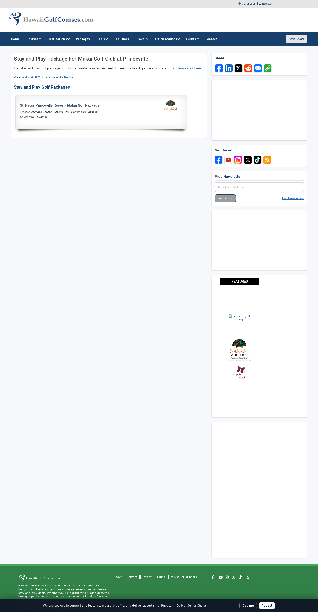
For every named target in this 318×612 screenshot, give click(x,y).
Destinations (57, 39)
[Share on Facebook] (219, 68)
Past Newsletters (293, 198)
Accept (267, 605)
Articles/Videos (166, 39)
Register (267, 3)
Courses (32, 39)
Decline (248, 605)
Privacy (147, 577)
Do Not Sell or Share (183, 577)
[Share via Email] (258, 68)
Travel (140, 39)
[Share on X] (238, 68)
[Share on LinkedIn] (229, 68)
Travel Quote (296, 39)
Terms (161, 577)
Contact (131, 577)
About (118, 577)
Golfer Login (249, 3)
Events (191, 39)
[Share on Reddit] (248, 68)
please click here (189, 68)
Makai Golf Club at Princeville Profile (48, 77)
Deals (100, 39)
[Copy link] (267, 68)
